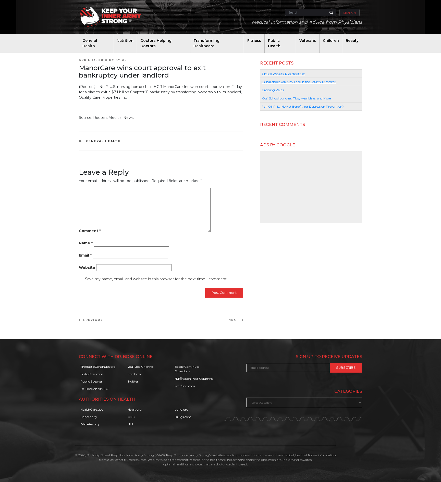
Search (349, 13)
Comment (90, 231)
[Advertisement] (311, 187)
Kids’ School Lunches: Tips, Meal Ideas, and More (296, 98)
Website (87, 267)
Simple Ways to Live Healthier (283, 73)
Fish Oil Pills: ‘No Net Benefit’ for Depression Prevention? (303, 106)
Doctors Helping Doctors (156, 43)
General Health (89, 43)
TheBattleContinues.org (98, 367)
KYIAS (121, 60)
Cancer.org (88, 417)
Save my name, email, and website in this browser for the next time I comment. (156, 279)
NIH (130, 424)
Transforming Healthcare (206, 43)
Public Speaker (91, 381)
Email (85, 255)
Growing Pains (273, 90)
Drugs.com (183, 417)
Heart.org (135, 409)
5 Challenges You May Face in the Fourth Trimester (299, 82)
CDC (131, 417)
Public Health (274, 43)
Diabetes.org (89, 424)
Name (86, 243)
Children (331, 40)
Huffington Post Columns (194, 378)
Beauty (352, 40)
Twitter (133, 381)
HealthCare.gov (91, 409)
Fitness (254, 40)
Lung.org (181, 409)
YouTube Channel (141, 367)
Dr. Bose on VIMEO (94, 389)
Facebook (135, 374)
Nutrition (125, 40)
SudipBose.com (91, 374)
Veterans (307, 40)
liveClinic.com (185, 386)
